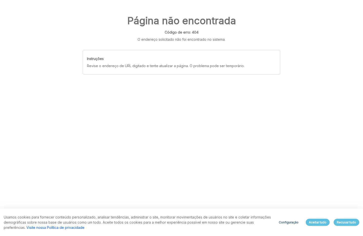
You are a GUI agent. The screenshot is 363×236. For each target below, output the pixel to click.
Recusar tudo (346, 222)
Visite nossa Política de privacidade (55, 227)
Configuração (289, 222)
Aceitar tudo (317, 222)
